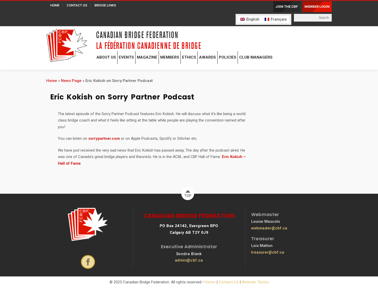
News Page (71, 80)
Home (51, 80)
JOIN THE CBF (286, 6)
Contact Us (229, 282)
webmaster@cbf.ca (269, 228)
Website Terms (255, 282)
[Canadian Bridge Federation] (66, 44)
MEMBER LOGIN (317, 6)
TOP (187, 196)
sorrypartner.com (104, 138)
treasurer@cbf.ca (267, 252)
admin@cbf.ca (189, 260)
